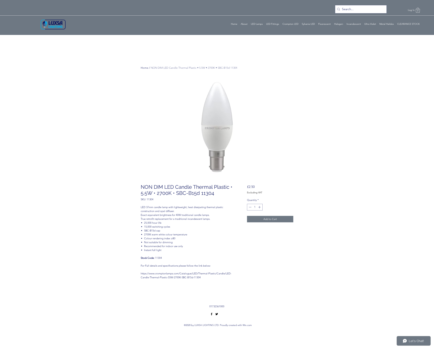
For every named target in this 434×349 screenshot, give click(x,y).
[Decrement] (250, 207)
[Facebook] (211, 314)
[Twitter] (216, 314)
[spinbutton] (255, 207)
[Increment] (260, 207)
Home (144, 67)
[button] (418, 10)
